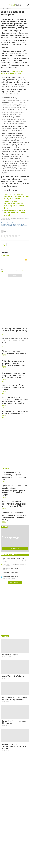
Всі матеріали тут (15, 548)
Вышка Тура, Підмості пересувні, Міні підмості (14, 722)
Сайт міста (6, 231)
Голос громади (10, 537)
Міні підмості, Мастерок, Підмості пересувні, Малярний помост (14, 699)
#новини (9, 223)
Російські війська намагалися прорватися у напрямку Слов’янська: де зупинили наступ (14, 363)
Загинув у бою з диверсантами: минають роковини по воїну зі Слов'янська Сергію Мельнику (13, 375)
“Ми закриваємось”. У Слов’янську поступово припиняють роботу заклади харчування (14, 476)
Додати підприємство (15, 582)
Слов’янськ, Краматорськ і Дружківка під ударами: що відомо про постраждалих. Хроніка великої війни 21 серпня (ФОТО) (15, 400)
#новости (20, 223)
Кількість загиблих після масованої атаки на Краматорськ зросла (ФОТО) (15, 341)
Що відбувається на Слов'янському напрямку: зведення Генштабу (15, 412)
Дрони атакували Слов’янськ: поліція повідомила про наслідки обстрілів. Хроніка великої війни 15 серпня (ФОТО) (14, 490)
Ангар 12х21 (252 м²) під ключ (13, 676)
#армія (14, 224)
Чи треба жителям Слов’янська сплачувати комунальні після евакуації (13, 387)
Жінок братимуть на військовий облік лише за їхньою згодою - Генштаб (15, 212)
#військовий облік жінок (6, 224)
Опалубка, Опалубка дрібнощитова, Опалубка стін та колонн (14, 746)
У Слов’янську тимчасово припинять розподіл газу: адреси (14, 352)
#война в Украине (13, 227)
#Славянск (14, 223)
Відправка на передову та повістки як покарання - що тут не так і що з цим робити (16, 196)
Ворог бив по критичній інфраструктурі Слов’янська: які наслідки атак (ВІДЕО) (14, 503)
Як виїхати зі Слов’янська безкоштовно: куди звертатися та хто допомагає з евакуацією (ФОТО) (15, 516)
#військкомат (16, 225)
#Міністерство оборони (6, 225)
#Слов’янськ (3, 223)
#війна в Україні (20, 224)
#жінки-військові (23, 225)
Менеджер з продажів (10, 655)
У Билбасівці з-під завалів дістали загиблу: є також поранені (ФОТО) (14, 330)
